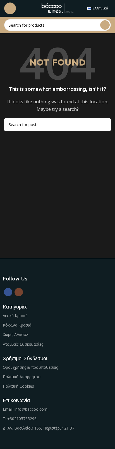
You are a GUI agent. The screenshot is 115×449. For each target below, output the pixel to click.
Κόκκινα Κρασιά (17, 325)
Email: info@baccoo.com (25, 409)
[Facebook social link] (8, 292)
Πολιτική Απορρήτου (21, 376)
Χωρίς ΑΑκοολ (15, 334)
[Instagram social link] (19, 292)
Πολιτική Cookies (18, 386)
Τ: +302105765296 (20, 418)
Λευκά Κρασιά (15, 315)
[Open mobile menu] (10, 8)
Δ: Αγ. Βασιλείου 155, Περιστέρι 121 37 (38, 428)
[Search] (105, 25)
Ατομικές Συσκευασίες (23, 344)
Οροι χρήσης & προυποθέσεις (30, 367)
